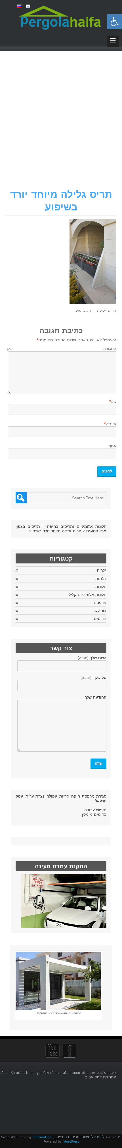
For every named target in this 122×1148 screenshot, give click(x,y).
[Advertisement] (61, 123)
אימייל (111, 424)
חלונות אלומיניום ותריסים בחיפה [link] (77, 526)
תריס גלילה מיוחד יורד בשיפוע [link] (55, 531)
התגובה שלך (61, 349)
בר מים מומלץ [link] (94, 814)
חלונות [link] (100, 586)
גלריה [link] (101, 570)
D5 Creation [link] (42, 1137)
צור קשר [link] (99, 610)
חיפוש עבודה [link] (95, 810)
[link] (114, 21)
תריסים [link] (100, 618)
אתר (112, 446)
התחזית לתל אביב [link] (100, 1077)
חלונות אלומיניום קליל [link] (87, 594)
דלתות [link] (100, 578)
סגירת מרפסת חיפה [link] (88, 796)
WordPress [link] (71, 1141)
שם (113, 401)
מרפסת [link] (100, 602)
